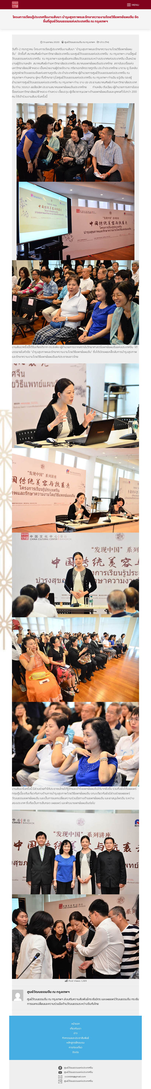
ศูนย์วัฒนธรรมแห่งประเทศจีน (78, 1067)
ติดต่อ (75, 1052)
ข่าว (76, 1033)
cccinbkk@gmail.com (75, 1076)
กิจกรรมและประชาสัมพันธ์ (75, 1038)
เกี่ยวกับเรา (75, 1029)
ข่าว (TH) (104, 42)
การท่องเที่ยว (75, 1047)
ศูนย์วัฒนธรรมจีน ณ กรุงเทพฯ (79, 42)
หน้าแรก (75, 1024)
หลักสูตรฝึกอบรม (75, 1043)
